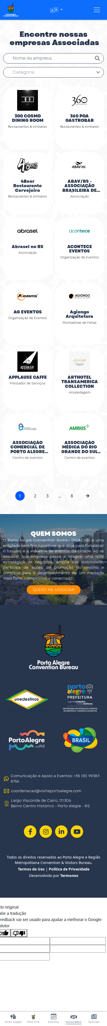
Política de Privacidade (69, 869)
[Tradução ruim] (19, 933)
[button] (56, 10)
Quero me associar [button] (53, 589)
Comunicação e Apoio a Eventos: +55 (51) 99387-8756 (56, 778)
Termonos (69, 875)
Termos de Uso (31, 869)
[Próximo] (87, 496)
